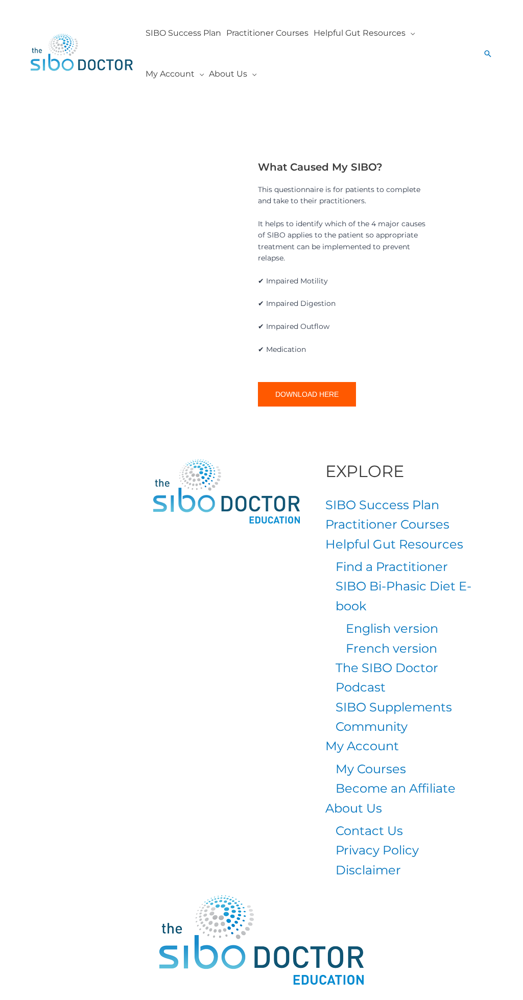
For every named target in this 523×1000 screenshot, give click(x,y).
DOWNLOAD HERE (307, 394)
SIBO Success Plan (382, 504)
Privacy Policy (377, 850)
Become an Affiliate (396, 788)
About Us (353, 808)
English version (392, 628)
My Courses (371, 768)
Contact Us (369, 830)
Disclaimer (368, 870)
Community (372, 726)
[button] (410, 33)
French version (391, 648)
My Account (362, 746)
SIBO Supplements (394, 707)
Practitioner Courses (387, 524)
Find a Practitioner (392, 566)
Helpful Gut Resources (394, 544)
